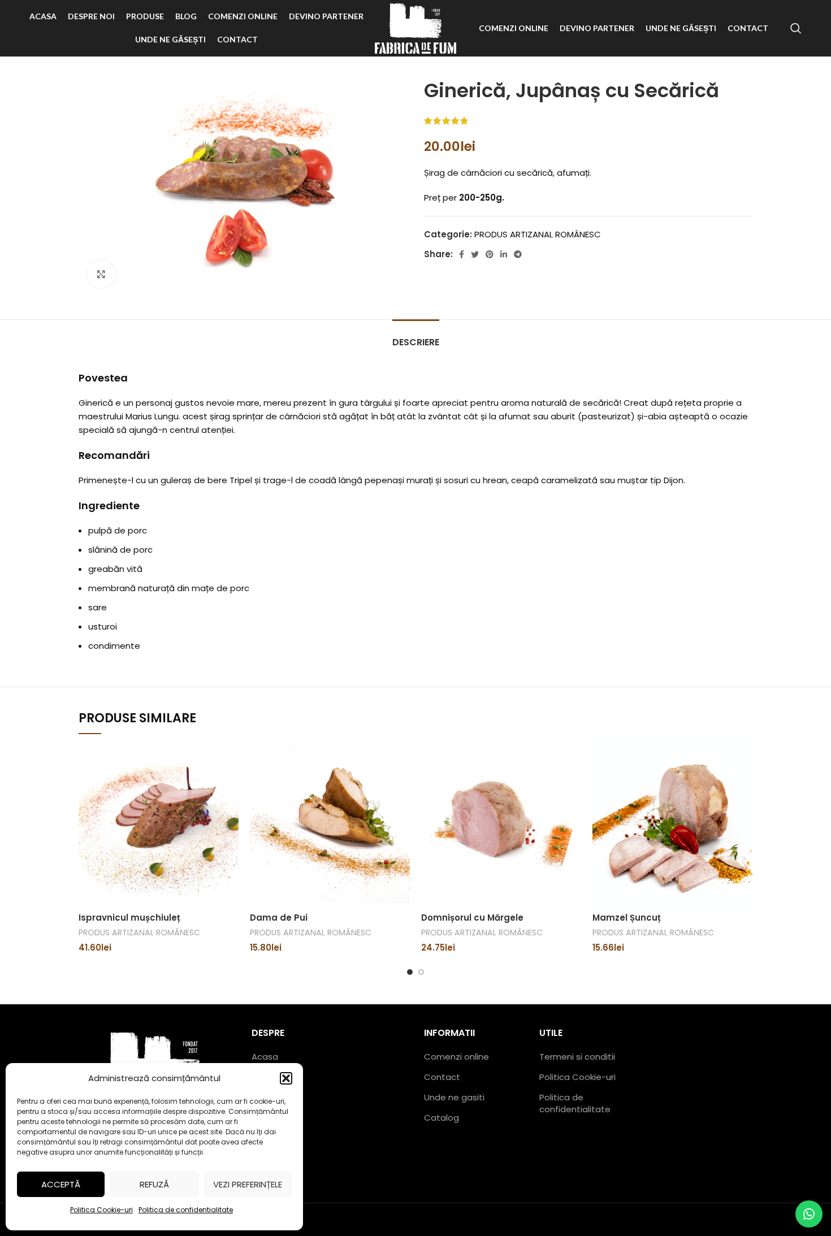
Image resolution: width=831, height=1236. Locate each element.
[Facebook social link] (462, 254)
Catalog (441, 1118)
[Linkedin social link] (503, 254)
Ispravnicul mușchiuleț (129, 917)
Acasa (265, 1056)
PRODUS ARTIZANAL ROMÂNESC (537, 234)
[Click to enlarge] (101, 274)
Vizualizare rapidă (230, 764)
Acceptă (60, 1184)
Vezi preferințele (247, 1184)
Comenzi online (456, 1056)
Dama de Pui (279, 917)
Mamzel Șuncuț (626, 917)
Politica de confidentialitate (185, 1210)
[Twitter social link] (475, 254)
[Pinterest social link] (489, 254)
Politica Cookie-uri (101, 1210)
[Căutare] (796, 28)
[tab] (415, 336)
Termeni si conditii (577, 1056)
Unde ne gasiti (454, 1097)
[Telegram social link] (517, 254)
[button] (286, 1078)
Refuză (154, 1184)
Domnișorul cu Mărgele (472, 917)
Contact (442, 1077)
